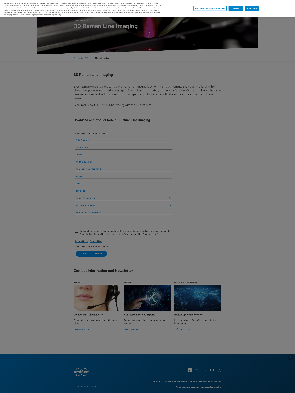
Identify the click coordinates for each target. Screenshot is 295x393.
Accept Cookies (252, 8)
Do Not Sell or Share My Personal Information (210, 8)
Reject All (236, 8)
